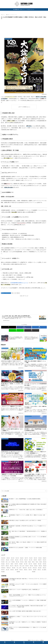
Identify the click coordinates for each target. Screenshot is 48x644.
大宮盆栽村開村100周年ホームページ (19, 282)
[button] (31, 330)
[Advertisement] (24, 28)
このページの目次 (22, 106)
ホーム (12, 640)
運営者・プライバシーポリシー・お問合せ (36, 640)
